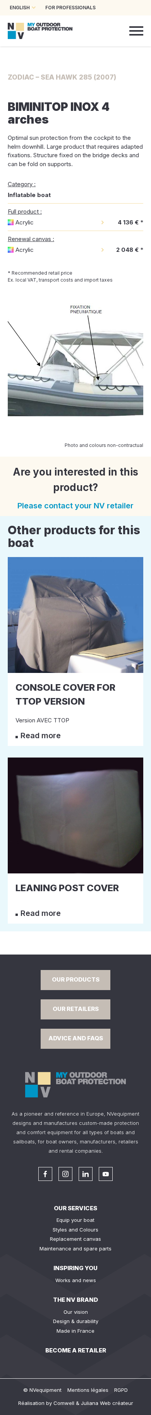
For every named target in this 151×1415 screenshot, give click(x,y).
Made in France (75, 1331)
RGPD (121, 1390)
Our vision (75, 1312)
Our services (75, 1208)
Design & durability (75, 1321)
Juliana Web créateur (107, 1403)
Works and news (75, 1280)
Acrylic (24, 222)
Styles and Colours (75, 1229)
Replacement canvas (75, 1239)
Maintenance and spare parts (75, 1248)
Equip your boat (75, 1220)
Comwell (63, 1403)
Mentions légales (87, 1390)
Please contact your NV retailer (75, 505)
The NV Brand (75, 1299)
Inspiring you (75, 1268)
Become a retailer (75, 1350)
